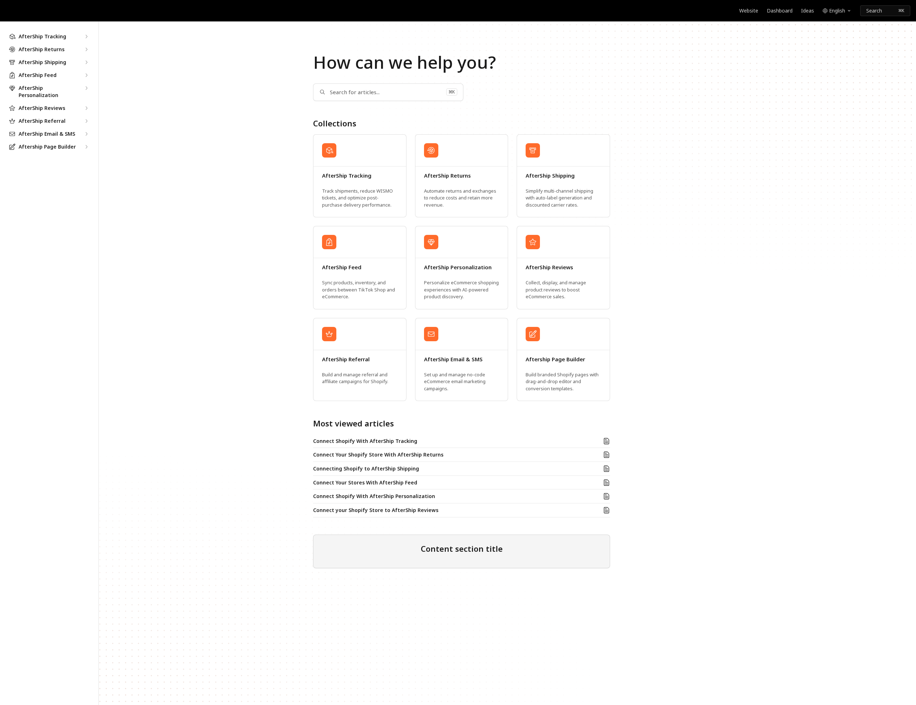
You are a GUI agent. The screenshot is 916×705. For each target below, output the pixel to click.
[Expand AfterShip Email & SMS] (86, 134)
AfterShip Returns (447, 175)
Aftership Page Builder (555, 359)
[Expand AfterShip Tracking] (86, 37)
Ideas (807, 10)
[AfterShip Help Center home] (7, 10)
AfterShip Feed (341, 267)
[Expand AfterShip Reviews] (86, 108)
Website (748, 10)
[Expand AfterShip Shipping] (86, 62)
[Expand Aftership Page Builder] (86, 147)
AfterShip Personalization (458, 267)
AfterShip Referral (346, 359)
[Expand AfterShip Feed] (86, 75)
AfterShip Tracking (346, 175)
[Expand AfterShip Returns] (86, 49)
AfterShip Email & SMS (453, 359)
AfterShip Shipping (550, 175)
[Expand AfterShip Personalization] (86, 88)
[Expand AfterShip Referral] (86, 121)
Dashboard (780, 10)
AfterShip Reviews (549, 267)
